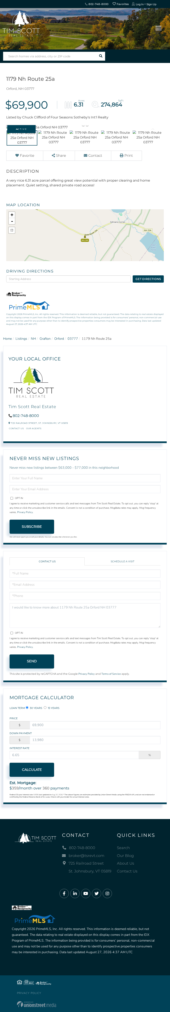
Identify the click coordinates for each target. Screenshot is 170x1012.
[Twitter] (96, 893)
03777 (73, 338)
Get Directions (148, 279)
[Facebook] (64, 893)
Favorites (122, 4)
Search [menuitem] (123, 848)
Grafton (45, 338)
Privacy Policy (25, 512)
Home (7, 338)
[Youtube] (85, 893)
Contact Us (16, 428)
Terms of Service (111, 674)
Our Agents (33, 428)
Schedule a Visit (122, 561)
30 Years (35, 708)
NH (33, 338)
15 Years (53, 708)
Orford (59, 338)
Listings (21, 338)
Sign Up (151, 4)
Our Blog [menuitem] (125, 855)
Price (14, 718)
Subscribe (32, 527)
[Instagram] (107, 893)
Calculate (32, 770)
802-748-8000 (98, 4)
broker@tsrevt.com (86, 855)
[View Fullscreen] (12, 230)
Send (32, 661)
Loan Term (17, 708)
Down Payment (21, 733)
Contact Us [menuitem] (127, 871)
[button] (100, 56)
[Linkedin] (74, 893)
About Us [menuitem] (125, 863)
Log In (140, 4)
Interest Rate (19, 748)
